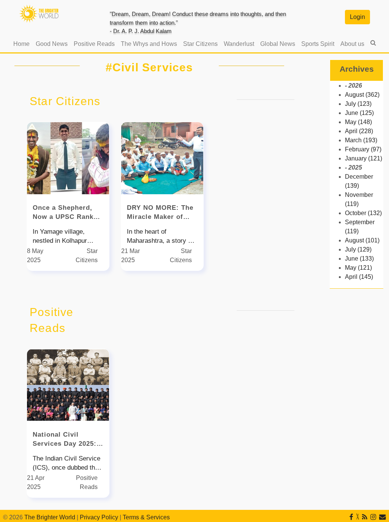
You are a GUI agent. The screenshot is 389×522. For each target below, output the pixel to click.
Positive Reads (94, 44)
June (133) (359, 258)
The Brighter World (49, 517)
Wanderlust (239, 44)
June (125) (359, 113)
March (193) (361, 140)
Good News (52, 44)
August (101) (362, 240)
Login (357, 17)
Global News (277, 44)
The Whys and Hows (149, 44)
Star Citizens (200, 44)
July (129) (358, 249)
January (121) (363, 158)
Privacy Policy (99, 517)
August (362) (362, 94)
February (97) (363, 149)
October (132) (363, 213)
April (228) (359, 131)
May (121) (358, 267)
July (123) (358, 104)
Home (23, 43)
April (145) (359, 277)
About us (352, 44)
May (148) (358, 122)
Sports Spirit (317, 44)
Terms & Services (146, 517)
